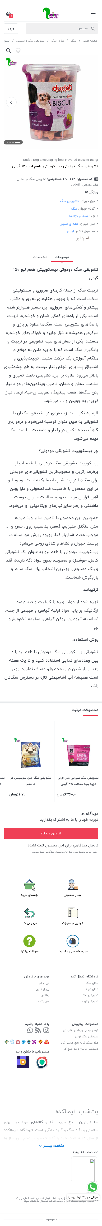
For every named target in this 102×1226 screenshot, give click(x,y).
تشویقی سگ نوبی (86, 1036)
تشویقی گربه (90, 1001)
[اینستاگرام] (46, 1030)
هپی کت (43, 1001)
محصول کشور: (85, 231)
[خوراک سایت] (38, 1030)
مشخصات (40, 257)
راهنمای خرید (29, 894)
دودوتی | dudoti (81, 184)
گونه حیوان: (86, 208)
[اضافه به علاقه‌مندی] (18, 50)
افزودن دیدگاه (51, 833)
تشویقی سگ (90, 995)
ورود (11, 28)
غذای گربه (92, 989)
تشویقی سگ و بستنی (30, 40)
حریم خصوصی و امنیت (73, 951)
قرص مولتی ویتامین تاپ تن (80, 1030)
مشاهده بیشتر (54, 1146)
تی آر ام (44, 983)
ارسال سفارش (73, 894)
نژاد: (92, 216)
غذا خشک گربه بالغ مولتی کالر (79, 1042)
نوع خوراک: (87, 201)
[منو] (93, 13)
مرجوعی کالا (29, 923)
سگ (73, 40)
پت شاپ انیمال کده (50, 1198)
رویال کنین (42, 989)
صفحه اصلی (90, 40)
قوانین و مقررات (72, 923)
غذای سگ (57, 40)
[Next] (11, 102)
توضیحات (62, 257)
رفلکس (45, 995)
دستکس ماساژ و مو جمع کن (80, 1048)
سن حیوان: (87, 224)
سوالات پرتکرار (29, 951)
